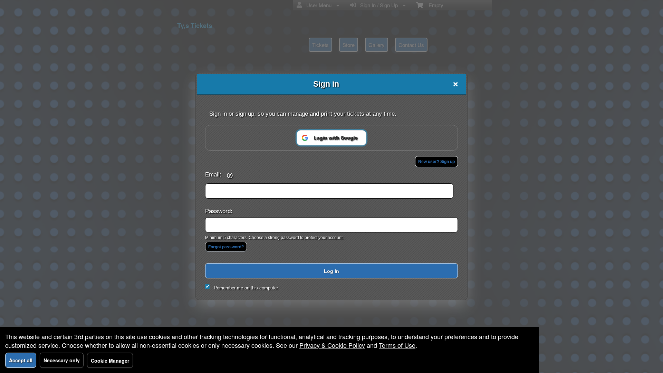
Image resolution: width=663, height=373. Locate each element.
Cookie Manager (110, 360)
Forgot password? (226, 247)
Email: (213, 174)
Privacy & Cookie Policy (332, 345)
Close (455, 84)
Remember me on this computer (246, 287)
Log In (331, 271)
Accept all (20, 360)
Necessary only (62, 360)
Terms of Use (397, 345)
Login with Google (335, 137)
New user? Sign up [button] (436, 161)
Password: (218, 211)
